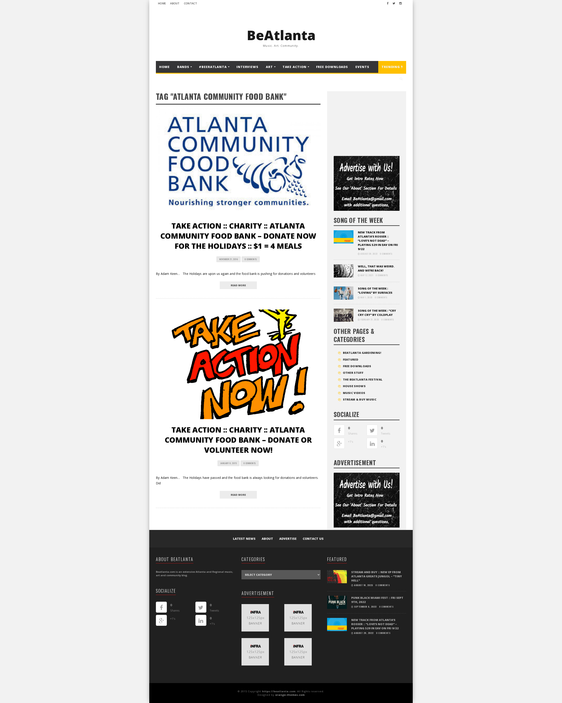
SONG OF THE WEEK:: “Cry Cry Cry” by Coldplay (377, 313)
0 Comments (251, 259)
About (175, 3)
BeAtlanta (281, 35)
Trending (391, 67)
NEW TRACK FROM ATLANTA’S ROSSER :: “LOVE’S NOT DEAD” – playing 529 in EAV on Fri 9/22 (378, 240)
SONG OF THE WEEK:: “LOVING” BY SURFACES (375, 290)
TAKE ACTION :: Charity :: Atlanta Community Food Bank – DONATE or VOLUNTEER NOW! (238, 440)
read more (238, 285)
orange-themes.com (290, 694)
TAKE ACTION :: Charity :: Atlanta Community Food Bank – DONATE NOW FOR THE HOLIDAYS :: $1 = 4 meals (238, 236)
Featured (350, 359)
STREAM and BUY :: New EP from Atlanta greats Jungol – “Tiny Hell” (376, 576)
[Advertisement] (367, 122)
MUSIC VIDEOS (354, 393)
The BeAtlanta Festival (363, 379)
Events (362, 67)
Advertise (288, 539)
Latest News (244, 539)
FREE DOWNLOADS (332, 67)
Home (162, 3)
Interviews (247, 67)
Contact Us (313, 539)
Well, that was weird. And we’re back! (376, 268)
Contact (190, 3)
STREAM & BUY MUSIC (359, 399)
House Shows (354, 386)
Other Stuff (353, 373)
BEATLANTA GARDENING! (362, 353)
